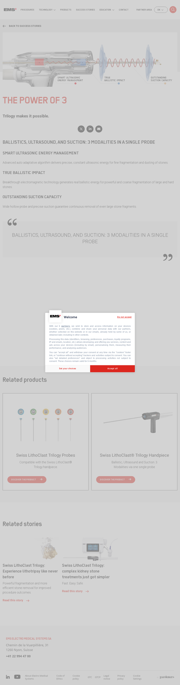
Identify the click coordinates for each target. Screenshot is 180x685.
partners (65, 326)
